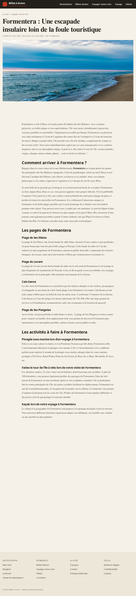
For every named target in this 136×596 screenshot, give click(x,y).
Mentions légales (111, 565)
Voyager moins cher (102, 4)
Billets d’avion (81, 4)
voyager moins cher (19, 14)
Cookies (107, 573)
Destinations (66, 4)
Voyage (118, 4)
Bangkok (7, 569)
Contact (73, 569)
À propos (74, 565)
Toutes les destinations (13, 577)
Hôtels (129, 4)
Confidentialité (110, 569)
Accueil (6, 14)
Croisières (41, 577)
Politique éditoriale (78, 573)
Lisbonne (7, 573)
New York (7, 565)
